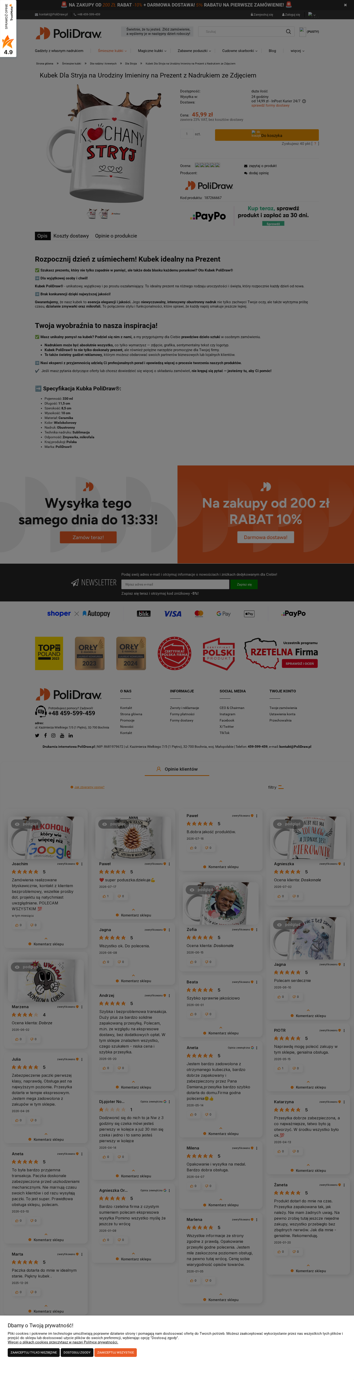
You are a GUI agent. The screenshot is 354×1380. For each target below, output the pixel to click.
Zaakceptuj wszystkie (115, 1352)
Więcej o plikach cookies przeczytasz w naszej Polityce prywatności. (63, 1342)
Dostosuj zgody (77, 1352)
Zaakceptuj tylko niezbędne (34, 1352)
